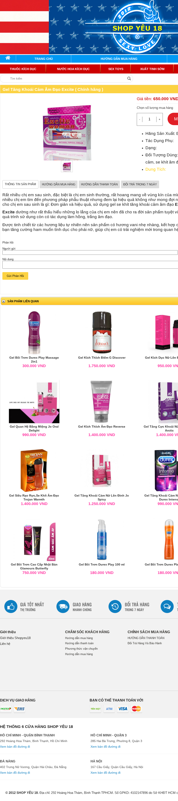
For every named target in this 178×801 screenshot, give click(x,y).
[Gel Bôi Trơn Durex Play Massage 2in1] (34, 332)
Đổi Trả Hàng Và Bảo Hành (145, 643)
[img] (129, 78)
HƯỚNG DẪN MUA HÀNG (58, 184)
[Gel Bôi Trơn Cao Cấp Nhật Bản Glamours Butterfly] (34, 539)
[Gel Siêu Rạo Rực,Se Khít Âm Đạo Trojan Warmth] (34, 470)
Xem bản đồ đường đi (15, 746)
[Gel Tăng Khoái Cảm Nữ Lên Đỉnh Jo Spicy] (102, 470)
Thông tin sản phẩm (20, 184)
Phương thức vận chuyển (81, 648)
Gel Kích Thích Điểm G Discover (101, 357)
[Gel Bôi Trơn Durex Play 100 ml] (102, 539)
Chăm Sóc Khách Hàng (87, 632)
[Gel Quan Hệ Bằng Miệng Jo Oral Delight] (34, 401)
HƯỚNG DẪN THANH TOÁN (99, 184)
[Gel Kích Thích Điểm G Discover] (101, 332)
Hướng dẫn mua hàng (79, 638)
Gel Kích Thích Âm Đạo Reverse (101, 426)
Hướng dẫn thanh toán (79, 643)
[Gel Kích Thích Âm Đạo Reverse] (102, 401)
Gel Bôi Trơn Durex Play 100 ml (102, 564)
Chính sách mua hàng (149, 632)
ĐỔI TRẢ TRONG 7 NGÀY (140, 184)
